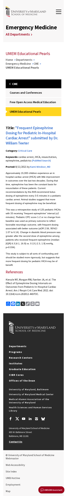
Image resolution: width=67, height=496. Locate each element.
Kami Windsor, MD (40, 166)
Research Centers (21, 357)
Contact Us (15, 441)
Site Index (11, 471)
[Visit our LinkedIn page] (30, 419)
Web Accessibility (15, 465)
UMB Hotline (13, 478)
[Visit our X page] (17, 419)
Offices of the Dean (22, 380)
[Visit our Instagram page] (36, 419)
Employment (13, 484)
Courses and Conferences (26, 92)
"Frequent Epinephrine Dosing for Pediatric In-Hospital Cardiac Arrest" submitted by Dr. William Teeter (32, 135)
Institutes (15, 363)
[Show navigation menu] (58, 12)
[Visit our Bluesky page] (43, 419)
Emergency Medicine (18, 64)
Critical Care (25, 150)
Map (8, 491)
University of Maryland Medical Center (31, 394)
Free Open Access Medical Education (33, 102)
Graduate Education (22, 369)
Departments (24, 60)
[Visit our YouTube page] (23, 419)
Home (9, 60)
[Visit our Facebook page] (10, 419)
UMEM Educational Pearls (25, 111)
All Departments (18, 34)
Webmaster (12, 458)
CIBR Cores (16, 374)
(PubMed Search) (41, 160)
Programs (15, 352)
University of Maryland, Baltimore (29, 389)
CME (36, 64)
